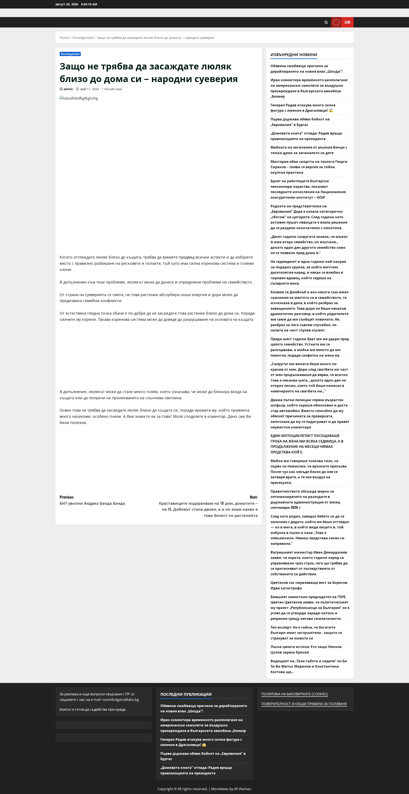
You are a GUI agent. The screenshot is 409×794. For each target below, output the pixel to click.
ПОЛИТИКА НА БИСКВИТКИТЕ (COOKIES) (294, 694)
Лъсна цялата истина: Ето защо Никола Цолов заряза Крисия (306, 649)
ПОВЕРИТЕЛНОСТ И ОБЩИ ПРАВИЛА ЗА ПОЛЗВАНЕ (304, 703)
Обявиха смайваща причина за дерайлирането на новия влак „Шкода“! (306, 68)
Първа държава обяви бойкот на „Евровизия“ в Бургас (300, 121)
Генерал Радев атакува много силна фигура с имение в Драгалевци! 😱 (303, 107)
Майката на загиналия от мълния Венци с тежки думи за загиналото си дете (309, 150)
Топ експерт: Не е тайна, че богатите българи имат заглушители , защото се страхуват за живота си (306, 633)
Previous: (92, 500)
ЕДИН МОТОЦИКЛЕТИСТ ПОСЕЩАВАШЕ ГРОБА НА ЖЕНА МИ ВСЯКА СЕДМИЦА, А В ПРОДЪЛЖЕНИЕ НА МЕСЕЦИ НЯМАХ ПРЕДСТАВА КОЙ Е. (307, 443)
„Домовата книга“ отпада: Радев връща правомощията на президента (306, 135)
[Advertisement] (159, 224)
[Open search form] (326, 22)
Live (347, 22)
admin (68, 89)
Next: (208, 506)
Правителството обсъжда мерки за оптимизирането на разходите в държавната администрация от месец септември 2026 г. (305, 499)
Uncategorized (70, 54)
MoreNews (220, 789)
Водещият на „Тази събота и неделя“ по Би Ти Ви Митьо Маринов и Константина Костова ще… (309, 666)
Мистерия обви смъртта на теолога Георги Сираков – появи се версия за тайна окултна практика (309, 167)
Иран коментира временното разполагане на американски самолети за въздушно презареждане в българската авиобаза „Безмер (309, 88)
